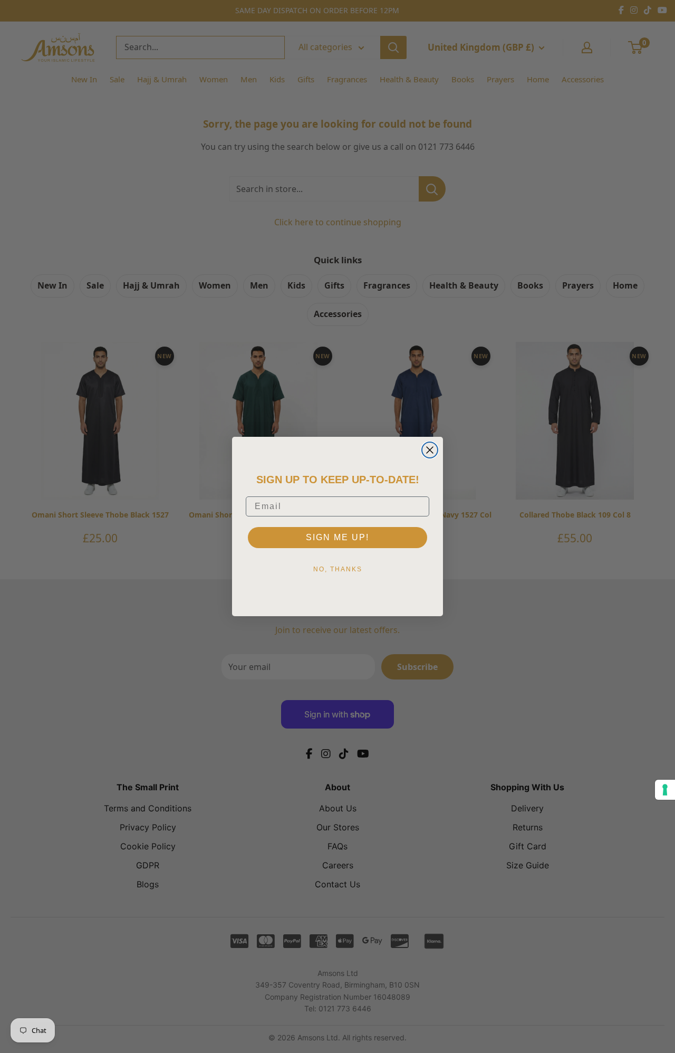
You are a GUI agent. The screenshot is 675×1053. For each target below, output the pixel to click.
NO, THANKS (337, 569)
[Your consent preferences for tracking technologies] (665, 790)
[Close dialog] (430, 450)
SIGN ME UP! (337, 537)
